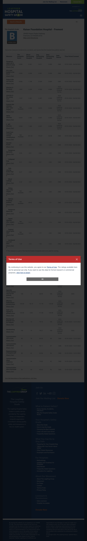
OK (42, 279)
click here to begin (23, 273)
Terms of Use (52, 267)
